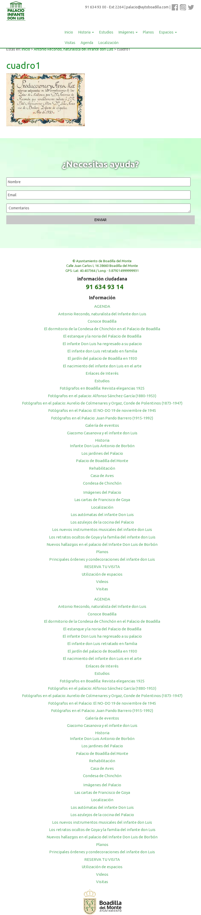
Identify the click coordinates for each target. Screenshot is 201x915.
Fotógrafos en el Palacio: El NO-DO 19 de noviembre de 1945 (102, 410)
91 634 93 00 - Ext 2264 (104, 7)
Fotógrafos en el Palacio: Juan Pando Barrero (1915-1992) (102, 418)
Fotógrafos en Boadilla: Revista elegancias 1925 (102, 388)
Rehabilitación (102, 468)
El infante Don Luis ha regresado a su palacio (102, 343)
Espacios (166, 32)
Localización (108, 43)
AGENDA (102, 306)
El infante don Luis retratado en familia (102, 351)
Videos (102, 581)
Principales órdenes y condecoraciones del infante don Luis (102, 559)
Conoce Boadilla (102, 321)
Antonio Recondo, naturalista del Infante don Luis (73, 49)
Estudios (106, 32)
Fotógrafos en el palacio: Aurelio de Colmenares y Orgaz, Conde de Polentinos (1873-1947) (102, 403)
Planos (148, 32)
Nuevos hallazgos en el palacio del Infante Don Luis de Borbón (102, 544)
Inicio (69, 32)
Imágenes (127, 32)
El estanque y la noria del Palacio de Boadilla (102, 336)
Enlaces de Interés (102, 373)
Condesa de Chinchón (102, 483)
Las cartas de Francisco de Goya (102, 499)
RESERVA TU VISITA (102, 566)
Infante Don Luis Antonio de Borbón (102, 446)
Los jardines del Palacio (102, 453)
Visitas (70, 43)
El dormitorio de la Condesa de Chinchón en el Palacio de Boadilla (102, 329)
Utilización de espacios (102, 574)
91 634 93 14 (105, 286)
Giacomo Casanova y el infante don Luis (102, 433)
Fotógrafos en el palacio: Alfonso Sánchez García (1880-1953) (102, 396)
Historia (84, 32)
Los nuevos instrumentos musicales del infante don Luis (102, 529)
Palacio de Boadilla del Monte (102, 460)
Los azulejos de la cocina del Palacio (102, 522)
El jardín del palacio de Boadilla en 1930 (102, 358)
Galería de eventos (102, 425)
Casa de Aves (102, 475)
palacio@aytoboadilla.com (147, 7)
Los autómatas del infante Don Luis (102, 514)
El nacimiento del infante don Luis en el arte (102, 366)
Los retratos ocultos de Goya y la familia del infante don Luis (102, 537)
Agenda (87, 43)
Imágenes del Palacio (102, 492)
